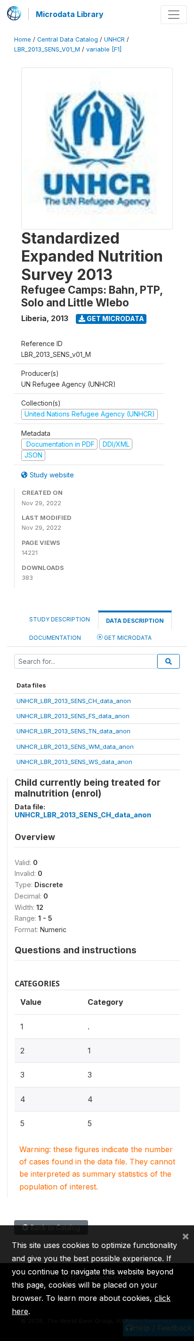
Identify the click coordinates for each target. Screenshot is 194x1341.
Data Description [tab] (135, 620)
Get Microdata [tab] (127, 637)
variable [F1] (103, 49)
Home (22, 39)
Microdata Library (70, 14)
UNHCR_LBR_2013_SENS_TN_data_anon (73, 731)
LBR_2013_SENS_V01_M (47, 49)
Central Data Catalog (67, 39)
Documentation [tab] (55, 637)
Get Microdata (114, 318)
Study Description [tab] (59, 619)
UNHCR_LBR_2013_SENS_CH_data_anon (73, 700)
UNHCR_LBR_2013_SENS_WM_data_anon (75, 746)
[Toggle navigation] (174, 14)
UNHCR (114, 39)
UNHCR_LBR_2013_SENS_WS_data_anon (74, 761)
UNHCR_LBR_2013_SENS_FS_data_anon (72, 716)
